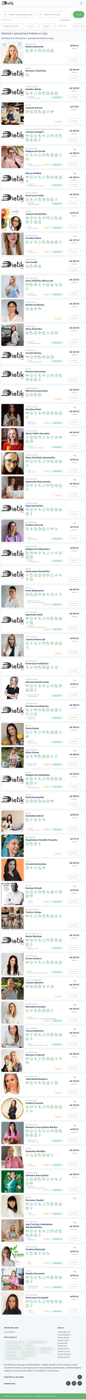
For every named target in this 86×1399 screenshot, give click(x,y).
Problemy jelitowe (11, 1355)
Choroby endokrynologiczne (37, 1342)
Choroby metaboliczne (12, 1345)
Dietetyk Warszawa (64, 1354)
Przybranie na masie (28, 1355)
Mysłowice (37, 1187)
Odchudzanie (45, 1352)
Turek (33, 227)
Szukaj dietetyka (9, 1332)
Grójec (31, 1164)
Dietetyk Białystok (64, 1332)
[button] (68, 1383)
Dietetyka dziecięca (46, 1348)
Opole (35, 361)
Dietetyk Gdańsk (63, 1338)
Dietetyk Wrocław (64, 1357)
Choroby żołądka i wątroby (13, 1348)
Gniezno (33, 251)
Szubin (31, 1311)
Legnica (32, 538)
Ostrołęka (34, 97)
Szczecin (36, 185)
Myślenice (33, 742)
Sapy (30, 1263)
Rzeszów (33, 560)
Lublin (32, 1213)
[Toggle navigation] (81, 3)
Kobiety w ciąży (10, 1352)
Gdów (33, 948)
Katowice (33, 294)
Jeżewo (30, 901)
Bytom (37, 972)
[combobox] (17, 14)
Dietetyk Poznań (63, 1349)
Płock (34, 786)
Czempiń (37, 626)
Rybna (38, 1044)
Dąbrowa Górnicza (36, 601)
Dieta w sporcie (31, 1348)
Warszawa (32, 423)
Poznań (35, 164)
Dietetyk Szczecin (64, 1351)
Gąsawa (43, 1017)
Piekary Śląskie (32, 764)
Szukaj (78, 15)
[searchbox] (21, 14)
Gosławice (31, 717)
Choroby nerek (29, 1345)
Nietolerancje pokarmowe (27, 1352)
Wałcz (32, 1238)
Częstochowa (33, 1140)
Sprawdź (74, 60)
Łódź (32, 471)
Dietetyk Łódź (62, 1346)
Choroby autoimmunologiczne (15, 1342)
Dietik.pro (17, 1396)
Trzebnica (34, 342)
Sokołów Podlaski (33, 1287)
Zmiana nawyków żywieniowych (15, 1358)
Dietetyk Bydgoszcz (64, 1335)
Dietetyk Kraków (63, 1340)
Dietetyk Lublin (63, 1343)
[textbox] (56, 14)
